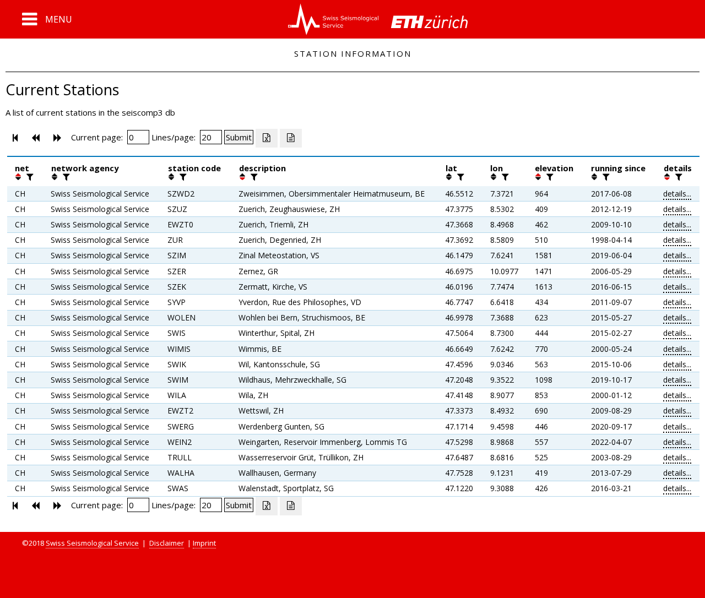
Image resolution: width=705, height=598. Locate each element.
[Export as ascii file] (291, 138)
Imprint (204, 543)
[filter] (29, 176)
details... (677, 193)
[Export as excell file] (267, 138)
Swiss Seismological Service (92, 543)
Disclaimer (166, 543)
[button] (47, 19)
